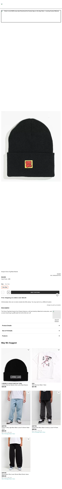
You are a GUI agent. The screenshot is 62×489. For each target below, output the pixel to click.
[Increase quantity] (8, 292)
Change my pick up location (54, 305)
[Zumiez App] (31, 16)
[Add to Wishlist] (28, 349)
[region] (31, 146)
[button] (31, 146)
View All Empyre (57, 320)
